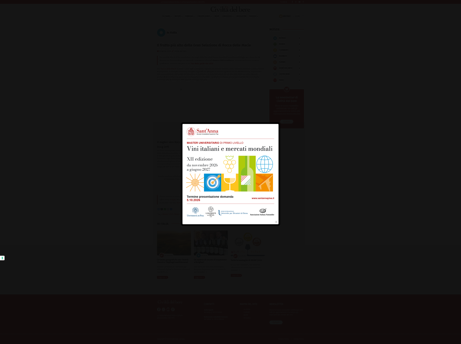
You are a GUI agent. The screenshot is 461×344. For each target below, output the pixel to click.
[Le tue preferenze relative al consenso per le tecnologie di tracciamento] (2, 258)
